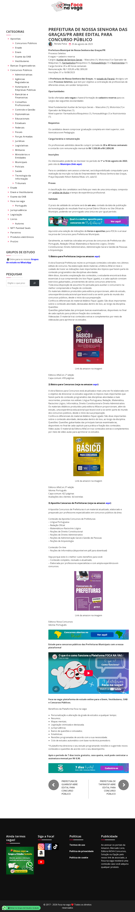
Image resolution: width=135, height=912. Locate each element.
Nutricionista (118, 62)
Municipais (21, 162)
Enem (18, 52)
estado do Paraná (105, 78)
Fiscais (18, 132)
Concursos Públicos (26, 43)
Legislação (16, 214)
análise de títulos (60, 192)
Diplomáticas (22, 114)
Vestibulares (22, 61)
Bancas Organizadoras (22, 65)
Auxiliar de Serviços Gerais (69, 59)
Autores (19, 223)
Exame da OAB (23, 56)
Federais (20, 127)
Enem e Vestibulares (21, 192)
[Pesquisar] (34, 283)
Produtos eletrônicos (22, 237)
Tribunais (20, 183)
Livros (13, 219)
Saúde (18, 171)
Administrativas (23, 74)
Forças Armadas (24, 136)
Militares (20, 150)
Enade (18, 47)
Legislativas (21, 145)
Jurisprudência (18, 210)
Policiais (19, 166)
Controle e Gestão (25, 109)
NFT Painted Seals (20, 228)
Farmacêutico (68, 62)
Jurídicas (20, 141)
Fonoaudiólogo (98, 62)
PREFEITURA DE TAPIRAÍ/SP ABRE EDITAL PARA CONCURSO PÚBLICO (107, 787)
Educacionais (22, 118)
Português (21, 205)
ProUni (14, 241)
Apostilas (15, 38)
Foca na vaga (17, 201)
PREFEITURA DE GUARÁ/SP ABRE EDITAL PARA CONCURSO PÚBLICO (70, 787)
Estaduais (20, 123)
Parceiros (15, 232)
